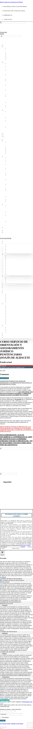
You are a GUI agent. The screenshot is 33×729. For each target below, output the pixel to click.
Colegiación (10, 57)
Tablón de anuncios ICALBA (14, 270)
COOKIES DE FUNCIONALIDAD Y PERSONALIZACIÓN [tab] (10, 602)
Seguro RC (10, 256)
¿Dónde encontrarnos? (8, 498)
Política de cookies (9, 491)
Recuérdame (5, 717)
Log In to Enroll (4, 378)
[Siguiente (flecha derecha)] (2, 728)
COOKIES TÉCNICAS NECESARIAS (13, 580)
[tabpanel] (16, 592)
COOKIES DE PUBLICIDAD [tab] (8, 631)
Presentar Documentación (14, 279)
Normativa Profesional (13, 252)
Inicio (4, 139)
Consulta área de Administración (15, 278)
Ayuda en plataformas (13, 259)
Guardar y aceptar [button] (5, 700)
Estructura (9, 56)
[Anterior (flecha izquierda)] (0, 728)
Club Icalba (10, 274)
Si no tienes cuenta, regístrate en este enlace (11, 723)
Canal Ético (6, 230)
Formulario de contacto (7, 500)
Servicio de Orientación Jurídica (15, 281)
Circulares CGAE (11, 271)
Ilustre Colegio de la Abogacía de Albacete (11, 2)
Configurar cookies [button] (12, 546)
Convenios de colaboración (14, 260)
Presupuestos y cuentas (13, 266)
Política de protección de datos (13, 488)
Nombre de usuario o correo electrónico (10, 709)
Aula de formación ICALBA (6, 234)
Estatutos (9, 94)
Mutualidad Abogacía (12, 257)
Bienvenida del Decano (13, 244)
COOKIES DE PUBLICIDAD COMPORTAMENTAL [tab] (15, 675)
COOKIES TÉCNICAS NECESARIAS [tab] (11, 578)
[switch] (0, 605)
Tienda (8, 105)
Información (10, 53)
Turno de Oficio (11, 263)
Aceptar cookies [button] (15, 548)
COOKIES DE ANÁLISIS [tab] (7, 652)
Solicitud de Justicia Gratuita (14, 332)
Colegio (5, 141)
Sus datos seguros (9, 485)
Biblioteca (9, 79)
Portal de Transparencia (9, 284)
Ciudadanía (6, 204)
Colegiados (6, 156)
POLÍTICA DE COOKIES (25, 545)
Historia (9, 54)
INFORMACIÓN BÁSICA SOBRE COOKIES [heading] (16, 515)
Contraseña (3, 714)
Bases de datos (11, 265)
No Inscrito (3, 366)
